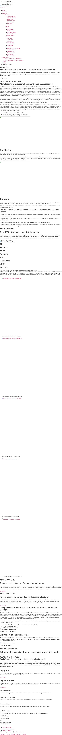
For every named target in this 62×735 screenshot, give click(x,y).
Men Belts (9, 38)
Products (4, 13)
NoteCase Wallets (11, 33)
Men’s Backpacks (11, 16)
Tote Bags (9, 25)
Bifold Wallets (10, 29)
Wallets (6, 28)
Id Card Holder (10, 51)
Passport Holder (11, 52)
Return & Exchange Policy (8, 729)
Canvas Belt (10, 45)
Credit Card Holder (11, 50)
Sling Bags (9, 23)
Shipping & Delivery (6, 730)
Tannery (4, 61)
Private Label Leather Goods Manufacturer (14, 60)
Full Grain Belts (10, 42)
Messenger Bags (11, 20)
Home (3, 10)
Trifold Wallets (10, 30)
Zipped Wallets (10, 35)
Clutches (7, 26)
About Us (4, 11)
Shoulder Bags (10, 22)
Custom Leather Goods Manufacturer (13, 58)
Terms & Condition (6, 727)
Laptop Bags (10, 19)
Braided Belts (10, 41)
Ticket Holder (10, 54)
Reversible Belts (11, 44)
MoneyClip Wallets (11, 32)
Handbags (7, 14)
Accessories (7, 47)
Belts (6, 36)
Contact (4, 63)
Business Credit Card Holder (13, 48)
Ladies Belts (10, 39)
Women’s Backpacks (12, 17)
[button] (2, 7)
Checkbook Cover (11, 55)
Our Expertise (5, 57)
